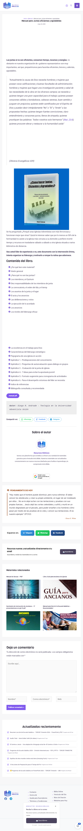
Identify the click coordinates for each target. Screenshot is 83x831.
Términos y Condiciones (38, 801)
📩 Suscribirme (68, 552)
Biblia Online (58, 792)
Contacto (33, 792)
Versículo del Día (60, 794)
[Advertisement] (41, 42)
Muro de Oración (60, 798)
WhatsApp (44, 533)
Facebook (59, 533)
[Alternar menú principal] (77, 5)
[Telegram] (11, 798)
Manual (30, 18)
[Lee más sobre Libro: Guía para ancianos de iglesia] (60, 589)
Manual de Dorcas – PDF (14, 577)
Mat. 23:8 (68, 119)
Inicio (25, 18)
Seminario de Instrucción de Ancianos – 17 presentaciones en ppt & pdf (20, 607)
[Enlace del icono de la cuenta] (67, 5)
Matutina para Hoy (60, 801)
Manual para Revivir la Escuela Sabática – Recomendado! (56, 607)
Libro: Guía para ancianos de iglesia (55, 577)
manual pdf (13, 396)
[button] (71, 5)
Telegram (29, 533)
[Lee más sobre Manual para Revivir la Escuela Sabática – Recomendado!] (60, 620)
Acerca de (33, 795)
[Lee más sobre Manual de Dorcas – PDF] (23, 589)
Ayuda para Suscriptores (38, 798)
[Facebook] (5, 798)
